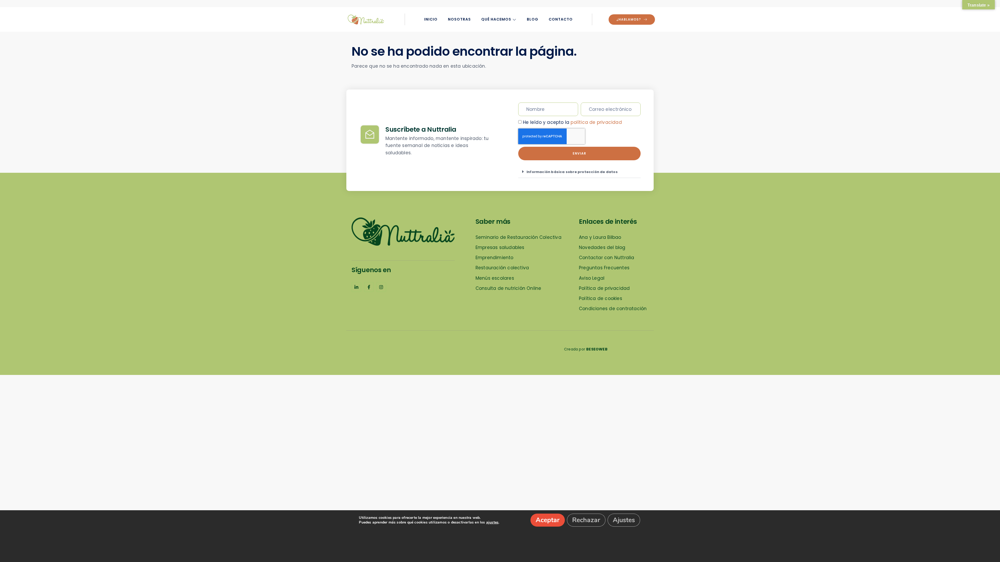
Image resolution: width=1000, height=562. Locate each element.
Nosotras (459, 19)
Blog (532, 19)
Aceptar (548, 520)
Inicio (431, 19)
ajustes (492, 522)
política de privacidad (596, 122)
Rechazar (586, 520)
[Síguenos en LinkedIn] (356, 287)
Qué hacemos (496, 19)
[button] (579, 171)
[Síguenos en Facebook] (369, 287)
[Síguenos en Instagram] (381, 287)
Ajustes (624, 520)
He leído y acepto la (572, 122)
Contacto (561, 19)
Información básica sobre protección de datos (572, 171)
